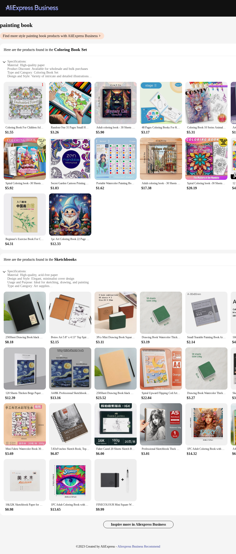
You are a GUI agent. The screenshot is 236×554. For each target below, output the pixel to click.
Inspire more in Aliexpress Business (138, 524)
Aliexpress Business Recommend (139, 546)
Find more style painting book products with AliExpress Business (50, 36)
